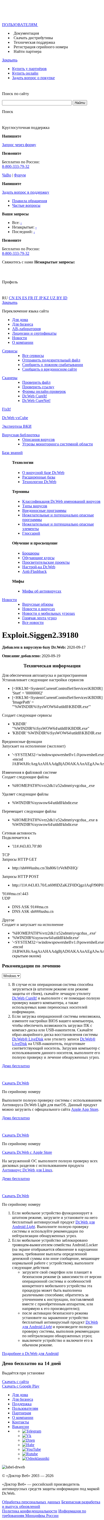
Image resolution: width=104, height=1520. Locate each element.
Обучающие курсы (38, 558)
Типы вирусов (34, 506)
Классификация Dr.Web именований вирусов (61, 501)
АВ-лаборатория (26, 329)
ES (25, 298)
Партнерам (21, 1413)
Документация (26, 33)
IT (36, 298)
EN (19, 298)
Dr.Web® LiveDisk (27, 1039)
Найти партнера (27, 51)
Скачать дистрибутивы (33, 38)
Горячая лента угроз (39, 618)
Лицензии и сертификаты (34, 333)
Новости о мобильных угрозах (48, 613)
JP (41, 298)
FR (31, 298)
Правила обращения (29, 201)
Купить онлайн (25, 73)
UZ (53, 298)
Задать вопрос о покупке (33, 78)
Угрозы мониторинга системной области (57, 444)
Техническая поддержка (34, 42)
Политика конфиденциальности (29, 1511)
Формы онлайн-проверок (44, 391)
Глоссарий (31, 533)
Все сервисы (33, 355)
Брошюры (30, 553)
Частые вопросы (26, 205)
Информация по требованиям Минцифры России (44, 1513)
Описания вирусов (38, 439)
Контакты (20, 1422)
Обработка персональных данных (31, 1502)
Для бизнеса (22, 324)
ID (65, 298)
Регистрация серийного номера (41, 47)
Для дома (20, 319)
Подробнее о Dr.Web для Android (30, 1353)
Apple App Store (84, 1109)
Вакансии (20, 1426)
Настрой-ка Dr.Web (38, 567)
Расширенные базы (38, 477)
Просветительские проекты (46, 562)
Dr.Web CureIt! (34, 396)
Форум (20, 175)
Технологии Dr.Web (39, 482)
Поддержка (22, 1404)
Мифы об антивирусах (41, 591)
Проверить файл (36, 382)
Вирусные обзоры (37, 604)
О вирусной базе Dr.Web (43, 472)
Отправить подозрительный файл (51, 360)
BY (60, 298)
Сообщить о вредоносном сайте (49, 369)
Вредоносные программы (44, 510)
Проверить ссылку (38, 387)
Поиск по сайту (15, 94)
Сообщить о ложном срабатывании (52, 364)
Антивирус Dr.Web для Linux (27, 1170)
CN (12, 298)
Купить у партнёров (29, 68)
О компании (22, 342)
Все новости (33, 622)
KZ (46, 298)
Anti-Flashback (34, 571)
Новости (19, 338)
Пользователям (25, 1408)
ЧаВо (6, 175)
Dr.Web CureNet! (36, 400)
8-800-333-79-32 (15, 166)
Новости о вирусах (38, 609)
